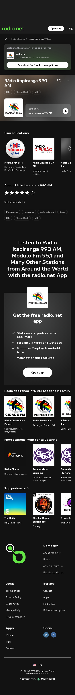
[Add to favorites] (59, 81)
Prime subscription (54, 610)
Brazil (62, 212)
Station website (12, 202)
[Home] (5, 38)
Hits (8, 92)
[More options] (68, 81)
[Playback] (65, 111)
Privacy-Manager (15, 617)
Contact (47, 591)
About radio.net (52, 553)
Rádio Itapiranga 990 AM (40, 113)
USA (39, 665)
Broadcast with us (53, 572)
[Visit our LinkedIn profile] (46, 635)
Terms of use (13, 591)
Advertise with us (53, 566)
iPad (8, 642)
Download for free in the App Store (37, 65)
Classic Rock (22, 92)
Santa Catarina (47, 212)
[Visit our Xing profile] (53, 635)
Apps (46, 597)
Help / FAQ (49, 604)
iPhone (9, 635)
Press (46, 559)
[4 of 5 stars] (22, 192)
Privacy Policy (13, 597)
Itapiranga (29, 212)
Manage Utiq (13, 610)
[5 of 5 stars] (27, 192)
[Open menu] (70, 28)
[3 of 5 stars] (16, 192)
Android (10, 648)
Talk (36, 92)
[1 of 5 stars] (6, 192)
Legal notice (12, 604)
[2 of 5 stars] (11, 192)
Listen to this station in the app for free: (29, 48)
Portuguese (12, 212)
